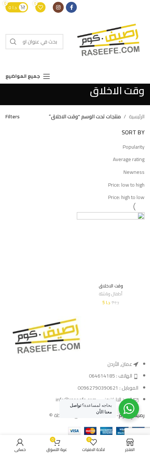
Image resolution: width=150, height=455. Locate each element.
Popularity (134, 147)
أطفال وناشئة (110, 294)
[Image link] (45, 337)
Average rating (129, 159)
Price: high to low (126, 197)
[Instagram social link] (58, 7)
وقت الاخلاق (111, 286)
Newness (134, 172)
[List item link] (75, 382)
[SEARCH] (13, 41)
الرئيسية (137, 116)
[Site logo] (108, 41)
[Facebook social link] (71, 7)
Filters (12, 116)
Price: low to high (126, 185)
